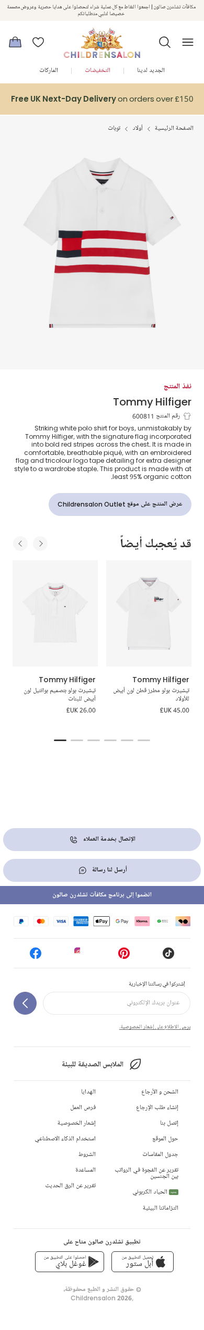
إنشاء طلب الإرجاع (157, 1107)
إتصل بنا (169, 1123)
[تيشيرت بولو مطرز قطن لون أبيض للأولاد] (148, 613)
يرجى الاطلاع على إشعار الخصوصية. (154, 1026)
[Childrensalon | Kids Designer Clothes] (102, 39)
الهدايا (88, 1092)
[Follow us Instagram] (80, 956)
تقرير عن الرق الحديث (70, 1185)
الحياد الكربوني (154, 1192)
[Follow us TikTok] (168, 956)
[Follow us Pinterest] (124, 956)
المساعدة (85, 1170)
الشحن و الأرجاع (159, 1092)
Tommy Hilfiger (152, 402)
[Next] (40, 543)
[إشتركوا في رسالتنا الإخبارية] (25, 1003)
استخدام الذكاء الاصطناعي (65, 1139)
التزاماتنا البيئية (160, 1208)
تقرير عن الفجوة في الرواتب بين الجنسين (146, 1173)
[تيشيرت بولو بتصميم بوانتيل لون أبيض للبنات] (55, 613)
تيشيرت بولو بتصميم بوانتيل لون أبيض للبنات (60, 695)
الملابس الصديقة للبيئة (92, 1064)
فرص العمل (83, 1107)
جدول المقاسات (160, 1154)
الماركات (48, 70)
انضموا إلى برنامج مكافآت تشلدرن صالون (102, 895)
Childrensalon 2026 (101, 1298)
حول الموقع (165, 1139)
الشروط (87, 1154)
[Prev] (20, 543)
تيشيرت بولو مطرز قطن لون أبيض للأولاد (151, 695)
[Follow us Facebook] (35, 956)
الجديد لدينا (151, 70)
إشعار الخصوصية (77, 1123)
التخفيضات (97, 70)
